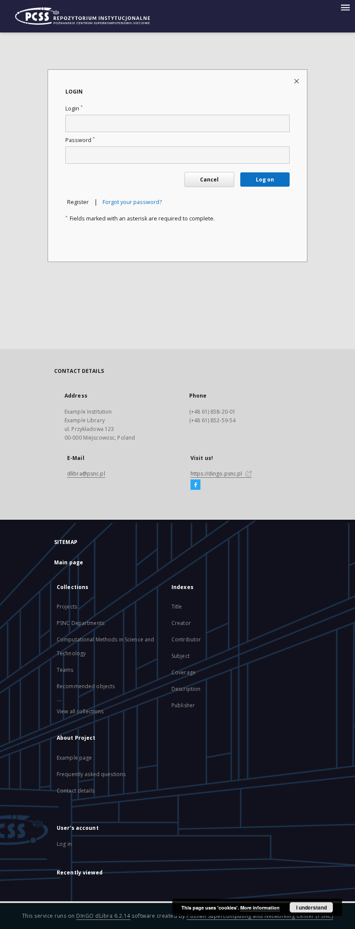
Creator (181, 623)
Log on (265, 179)
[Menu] (345, 7)
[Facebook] (195, 485)
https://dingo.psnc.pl (217, 473)
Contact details (75, 790)
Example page (74, 757)
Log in (64, 844)
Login (74, 108)
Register (78, 202)
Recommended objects (86, 686)
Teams (65, 669)
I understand (311, 907)
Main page (68, 562)
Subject (180, 656)
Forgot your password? (132, 202)
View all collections (80, 711)
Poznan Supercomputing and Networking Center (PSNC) (260, 915)
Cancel (209, 179)
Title (176, 606)
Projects (67, 606)
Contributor (186, 639)
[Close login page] (297, 81)
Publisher (183, 705)
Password (80, 140)
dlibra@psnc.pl (86, 473)
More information (260, 907)
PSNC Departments (80, 623)
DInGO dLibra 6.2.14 (103, 915)
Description (185, 689)
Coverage (183, 672)
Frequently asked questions (91, 774)
